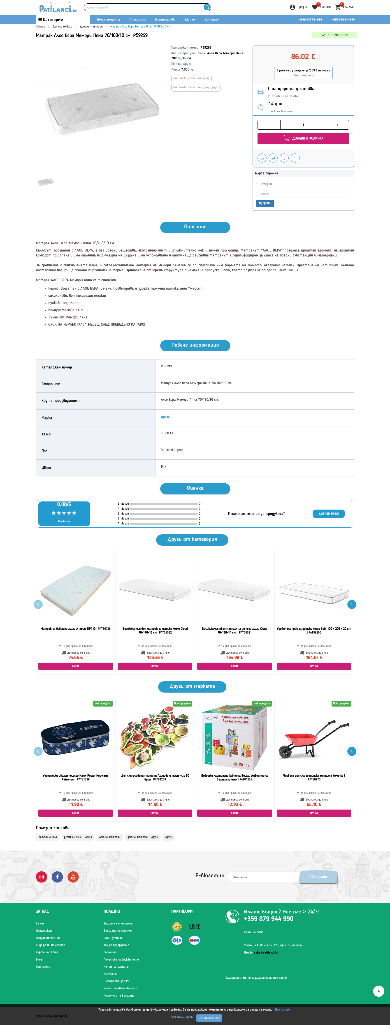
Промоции (137, 19)
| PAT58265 (314, 630)
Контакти (212, 19)
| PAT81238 (234, 777)
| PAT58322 (155, 630)
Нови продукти (108, 19)
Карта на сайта (47, 952)
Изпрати (265, 203)
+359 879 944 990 (343, 19)
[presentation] (351, 604)
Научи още (282, 1009)
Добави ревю (329, 513)
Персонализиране (181, 1016)
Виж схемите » (303, 75)
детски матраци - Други (143, 837)
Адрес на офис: (254, 932)
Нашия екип (44, 930)
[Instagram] (41, 877)
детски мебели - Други (78, 837)
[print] (273, 157)
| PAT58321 (234, 630)
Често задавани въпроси (120, 988)
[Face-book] (57, 877)
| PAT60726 (76, 628)
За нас (40, 923)
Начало (40, 26)
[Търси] (207, 7)
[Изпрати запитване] (295, 157)
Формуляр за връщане (119, 995)
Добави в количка (307, 138)
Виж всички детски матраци (191, 78)
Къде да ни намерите (50, 945)
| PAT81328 (76, 777)
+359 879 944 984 (310, 19)
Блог (39, 959)
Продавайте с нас (48, 938)
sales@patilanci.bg (266, 952)
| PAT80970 (314, 777)
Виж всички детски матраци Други (196, 87)
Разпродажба (165, 19)
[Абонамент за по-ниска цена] (284, 157)
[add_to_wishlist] (262, 157)
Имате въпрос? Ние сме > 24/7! (281, 912)
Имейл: (261, 952)
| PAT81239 (155, 777)
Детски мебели (62, 26)
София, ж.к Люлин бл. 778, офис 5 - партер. (273, 945)
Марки (190, 19)
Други (187, 64)
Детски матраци (91, 26)
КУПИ (75, 666)
